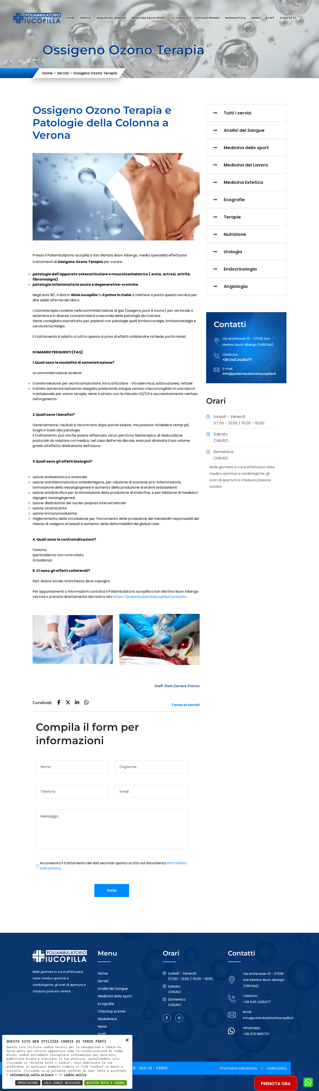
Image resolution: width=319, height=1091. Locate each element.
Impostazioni (27, 1082)
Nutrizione (235, 234)
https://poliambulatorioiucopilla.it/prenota (149, 596)
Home (70, 18)
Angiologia (236, 286)
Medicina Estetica (243, 182)
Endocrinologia (240, 269)
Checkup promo (207, 18)
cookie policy (75, 1074)
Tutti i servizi (237, 113)
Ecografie (180, 18)
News (255, 18)
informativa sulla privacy (31, 1074)
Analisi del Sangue (111, 18)
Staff (269, 18)
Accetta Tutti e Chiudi (105, 1082)
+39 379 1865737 (256, 1034)
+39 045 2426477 (257, 1002)
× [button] (127, 1040)
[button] (58, 703)
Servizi (85, 18)
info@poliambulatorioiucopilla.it (268, 1018)
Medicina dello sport (149, 18)
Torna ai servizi (185, 704)
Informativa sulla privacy (238, 1068)
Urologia (233, 252)
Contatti (288, 18)
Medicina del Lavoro (246, 165)
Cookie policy (276, 1068)
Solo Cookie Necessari (62, 1082)
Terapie (232, 217)
